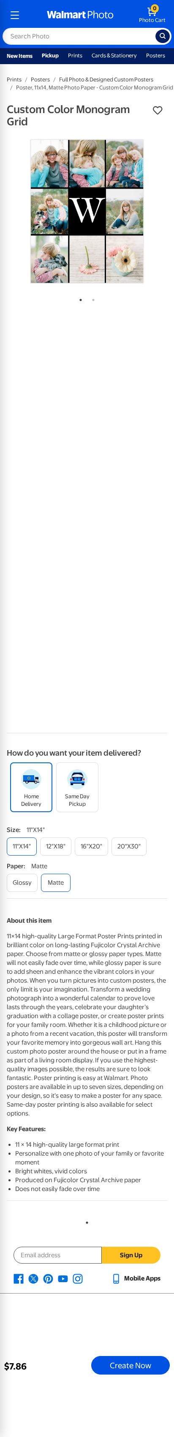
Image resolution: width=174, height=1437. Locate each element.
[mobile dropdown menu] (14, 15)
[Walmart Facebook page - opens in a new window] (19, 1278)
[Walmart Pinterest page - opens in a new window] (48, 1278)
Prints (75, 55)
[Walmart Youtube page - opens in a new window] (63, 1278)
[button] (157, 110)
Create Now (130, 1365)
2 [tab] (91, 298)
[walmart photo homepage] (80, 15)
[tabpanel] (87, 211)
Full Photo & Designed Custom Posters (106, 79)
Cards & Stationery (114, 55)
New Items (20, 56)
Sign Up (131, 1255)
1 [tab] (79, 298)
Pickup (50, 55)
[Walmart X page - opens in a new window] (33, 1278)
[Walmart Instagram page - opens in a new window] (78, 1278)
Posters (155, 55)
